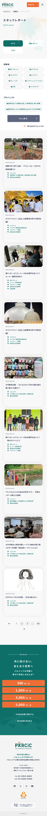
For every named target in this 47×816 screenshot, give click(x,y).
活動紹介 (15, 11)
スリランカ (34, 69)
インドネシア (34, 86)
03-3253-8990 (25, 776)
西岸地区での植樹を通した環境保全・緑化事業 (24, 103)
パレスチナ (14, 75)
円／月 (23, 683)
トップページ (6, 11)
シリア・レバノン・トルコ (34, 81)
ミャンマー (34, 75)
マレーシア (14, 81)
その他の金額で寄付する (25, 714)
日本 (13, 86)
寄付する (31, 5)
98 (38, 624)
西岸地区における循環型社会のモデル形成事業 (24, 109)
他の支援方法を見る (24, 721)
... (33, 624)
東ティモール (13, 69)
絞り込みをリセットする (35, 126)
